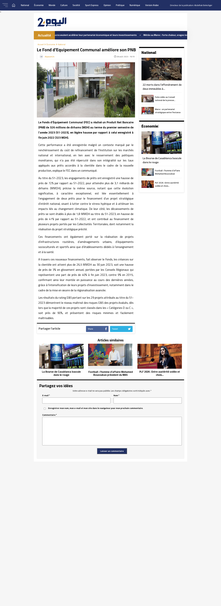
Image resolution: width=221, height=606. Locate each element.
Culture (64, 5)
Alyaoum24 (49, 57)
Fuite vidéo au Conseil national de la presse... (165, 99)
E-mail (46, 395)
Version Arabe (152, 5)
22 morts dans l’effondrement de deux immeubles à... (162, 87)
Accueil (41, 44)
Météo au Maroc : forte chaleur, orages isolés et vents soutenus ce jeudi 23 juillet (170, 35)
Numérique (135, 5)
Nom (116, 395)
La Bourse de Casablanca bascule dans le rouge (162, 160)
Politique (120, 5)
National (25, 5)
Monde (52, 5)
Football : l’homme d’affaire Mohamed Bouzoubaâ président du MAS (167, 172)
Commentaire (49, 415)
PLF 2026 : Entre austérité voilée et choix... (167, 184)
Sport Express (91, 5)
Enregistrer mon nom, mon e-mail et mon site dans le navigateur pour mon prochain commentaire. (95, 408)
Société (76, 5)
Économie (39, 5)
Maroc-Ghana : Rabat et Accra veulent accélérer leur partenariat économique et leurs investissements (66, 35)
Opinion (107, 5)
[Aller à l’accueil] (52, 22)
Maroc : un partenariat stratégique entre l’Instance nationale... (168, 111)
